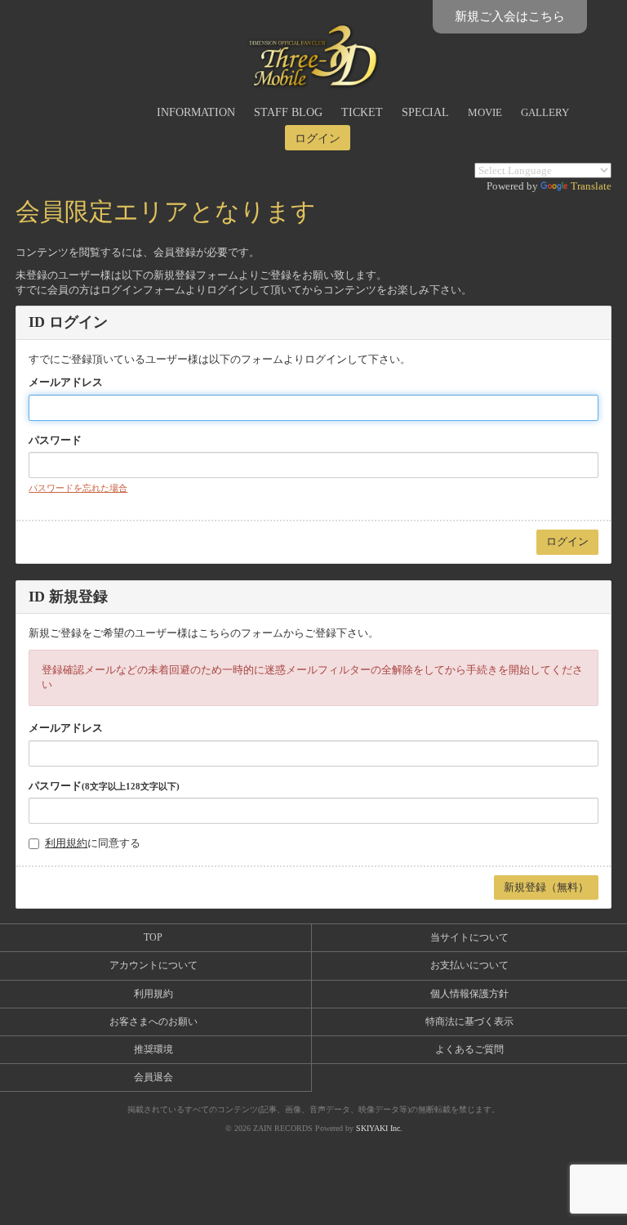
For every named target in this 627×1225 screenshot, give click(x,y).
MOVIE (485, 112)
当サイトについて (469, 937)
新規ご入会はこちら (510, 16)
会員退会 (153, 1077)
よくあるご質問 (469, 1049)
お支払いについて (469, 965)
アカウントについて (153, 965)
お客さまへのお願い (153, 1021)
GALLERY (545, 112)
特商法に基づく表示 (469, 1021)
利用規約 (66, 843)
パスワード (55, 440)
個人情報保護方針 (469, 993)
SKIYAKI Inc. (379, 1128)
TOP (153, 937)
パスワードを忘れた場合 (78, 488)
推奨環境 (153, 1049)
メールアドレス (66, 382)
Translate (591, 186)
